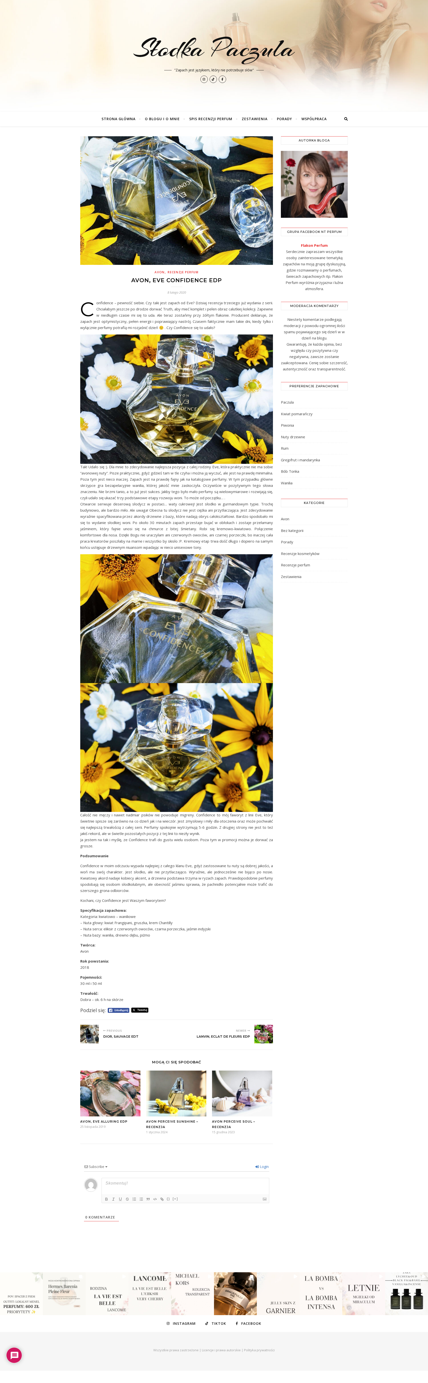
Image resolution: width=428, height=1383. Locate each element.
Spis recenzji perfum (210, 118)
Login (264, 1166)
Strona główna (118, 118)
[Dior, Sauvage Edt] (89, 1034)
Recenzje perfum (183, 272)
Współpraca (314, 118)
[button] (21, 1293)
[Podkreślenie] (120, 1199)
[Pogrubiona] (106, 1199)
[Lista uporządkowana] (134, 1199)
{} (168, 1199)
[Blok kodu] (155, 1199)
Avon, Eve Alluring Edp (104, 1121)
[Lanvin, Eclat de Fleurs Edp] (263, 1034)
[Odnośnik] (162, 1199)
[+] (175, 1199)
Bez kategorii (292, 530)
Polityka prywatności (259, 1350)
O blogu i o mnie (162, 118)
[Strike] (127, 1199)
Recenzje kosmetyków (300, 553)
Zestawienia (255, 118)
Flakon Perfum (314, 245)
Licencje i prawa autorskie (221, 1350)
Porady (284, 118)
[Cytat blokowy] (148, 1199)
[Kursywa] (113, 1199)
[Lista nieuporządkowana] (141, 1199)
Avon (160, 272)
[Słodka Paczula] (214, 55)
